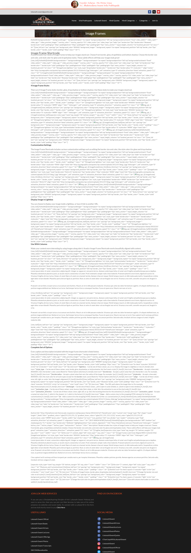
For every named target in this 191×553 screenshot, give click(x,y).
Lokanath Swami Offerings (40, 537)
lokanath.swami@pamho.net (41, 12)
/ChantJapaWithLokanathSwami (114, 539)
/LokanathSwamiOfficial (111, 548)
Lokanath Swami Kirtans (40, 528)
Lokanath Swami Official (40, 519)
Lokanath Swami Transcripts (41, 546)
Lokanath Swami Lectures (40, 532)
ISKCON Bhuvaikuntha (39, 550)
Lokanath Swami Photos (39, 541)
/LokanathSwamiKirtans (111, 523)
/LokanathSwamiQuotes (111, 535)
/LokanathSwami (108, 519)
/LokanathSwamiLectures (111, 527)
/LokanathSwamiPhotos (111, 531)
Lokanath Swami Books (39, 524)
